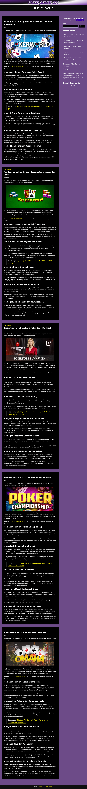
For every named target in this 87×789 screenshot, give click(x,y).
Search (64, 23)
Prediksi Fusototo (67, 70)
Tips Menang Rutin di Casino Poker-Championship (27, 477)
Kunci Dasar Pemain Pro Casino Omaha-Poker (25, 632)
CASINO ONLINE (7, 19)
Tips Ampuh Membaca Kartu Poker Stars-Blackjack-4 (28, 328)
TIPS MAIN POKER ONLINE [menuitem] (18, 66)
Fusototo (72, 73)
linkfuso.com (66, 66)
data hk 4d (66, 68)
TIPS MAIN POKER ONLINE (46, 787)
